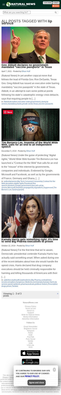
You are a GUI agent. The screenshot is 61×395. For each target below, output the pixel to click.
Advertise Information (30, 319)
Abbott (6, 102)
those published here (21, 390)
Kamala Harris (48, 282)
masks (19, 104)
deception (13, 102)
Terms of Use (30, 309)
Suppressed (48, 188)
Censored (29, 181)
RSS (30, 347)
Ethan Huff (26, 71)
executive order (24, 102)
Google (18, 185)
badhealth (16, 280)
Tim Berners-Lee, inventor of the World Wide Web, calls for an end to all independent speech (29, 144)
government (35, 102)
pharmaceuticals (27, 284)
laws (33, 185)
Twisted (15, 286)
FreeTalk (30, 337)
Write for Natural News (30, 315)
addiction (7, 280)
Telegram (30, 331)
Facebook (28, 183)
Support (30, 313)
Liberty (43, 102)
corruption (11, 282)
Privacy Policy (30, 306)
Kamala (39, 282)
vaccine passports (45, 104)
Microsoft (11, 188)
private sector (27, 104)
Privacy (5, 377)
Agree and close (36, 382)
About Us (30, 311)
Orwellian (19, 188)
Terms (11, 377)
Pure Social (30, 339)
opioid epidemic (14, 284)
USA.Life (30, 345)
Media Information (30, 317)
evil (34, 282)
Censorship (37, 181)
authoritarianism (10, 181)
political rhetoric (41, 284)
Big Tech (20, 181)
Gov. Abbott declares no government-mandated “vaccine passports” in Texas (26, 66)
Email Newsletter (30, 327)
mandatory (12, 104)
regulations (38, 188)
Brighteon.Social (30, 329)
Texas (35, 104)
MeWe (30, 341)
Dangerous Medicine (24, 282)
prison (9, 286)
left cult (38, 185)
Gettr (30, 335)
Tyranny (15, 190)
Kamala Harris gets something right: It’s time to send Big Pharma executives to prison (29, 240)
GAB (30, 343)
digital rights (19, 183)
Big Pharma (36, 280)
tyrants (21, 190)
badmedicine (25, 280)
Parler (30, 333)
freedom (11, 185)
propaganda (28, 188)
